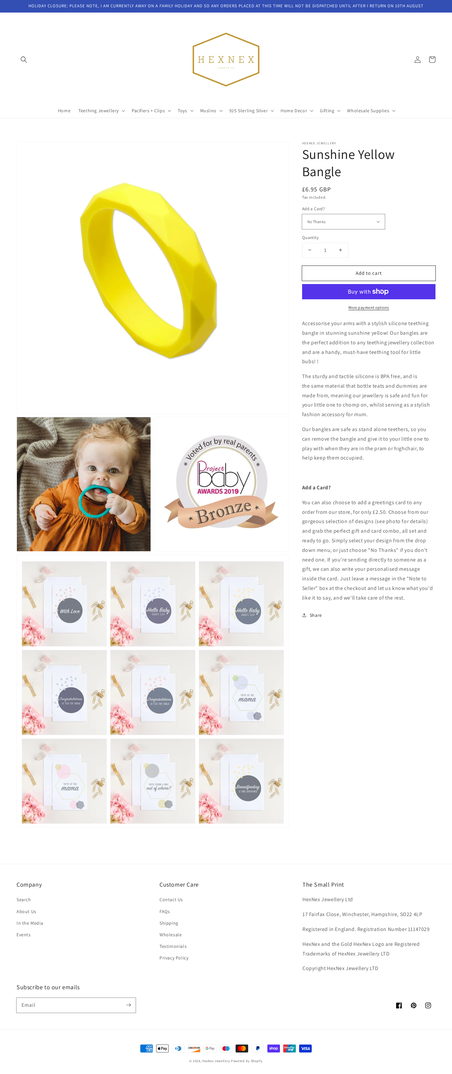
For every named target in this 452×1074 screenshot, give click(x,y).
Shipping (168, 923)
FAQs (164, 911)
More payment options (368, 307)
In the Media (30, 923)
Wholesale (170, 935)
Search (24, 900)
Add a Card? (313, 209)
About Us (26, 911)
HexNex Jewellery (216, 1061)
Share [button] (316, 615)
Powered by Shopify (247, 1061)
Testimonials (173, 946)
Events (24, 935)
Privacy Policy (173, 958)
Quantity (310, 237)
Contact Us (171, 900)
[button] (24, 59)
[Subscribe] (128, 1005)
